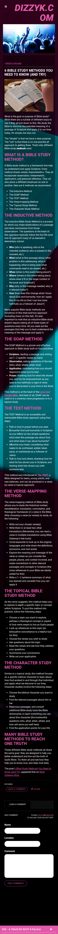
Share (37, 789)
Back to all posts (13, 63)
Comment (9, 851)
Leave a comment (17, 789)
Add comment (16, 883)
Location (9, 838)
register (50, 815)
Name (7, 824)
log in (40, 815)
